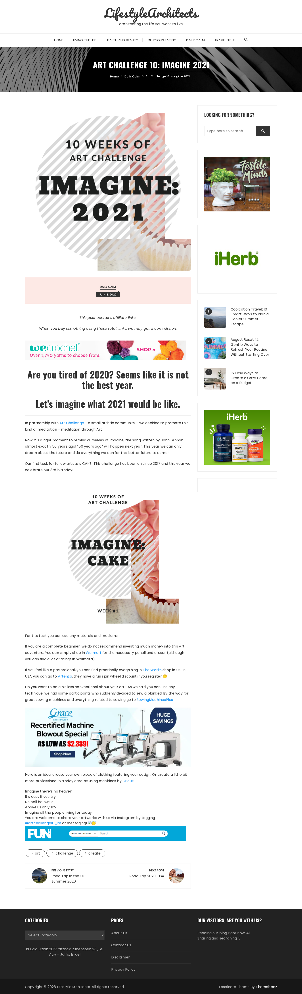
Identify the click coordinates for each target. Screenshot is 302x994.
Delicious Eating (162, 40)
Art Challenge (71, 422)
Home (58, 40)
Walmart (93, 652)
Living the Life (84, 40)
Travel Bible (224, 40)
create (94, 853)
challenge (64, 853)
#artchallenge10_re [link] (43, 823)
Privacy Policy (123, 969)
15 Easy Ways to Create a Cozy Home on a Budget (249, 378)
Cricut (127, 780)
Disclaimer (120, 957)
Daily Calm (195, 40)
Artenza (65, 676)
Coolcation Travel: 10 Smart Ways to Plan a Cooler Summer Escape (250, 317)
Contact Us (121, 945)
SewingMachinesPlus (155, 699)
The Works (152, 669)
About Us (119, 933)
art (37, 853)
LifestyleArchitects (151, 13)
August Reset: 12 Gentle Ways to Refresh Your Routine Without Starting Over (250, 347)
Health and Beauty (122, 40)
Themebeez (266, 986)
